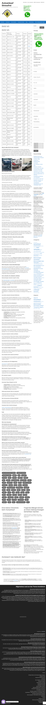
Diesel (29, 46)
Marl (13, 492)
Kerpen (4, 499)
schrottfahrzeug (37, 271)
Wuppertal (20, 477)
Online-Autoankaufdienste (6, 407)
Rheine (4, 494)
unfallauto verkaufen (41, 287)
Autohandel (36, 162)
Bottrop (4, 487)
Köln (19, 475)
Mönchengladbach (15, 480)
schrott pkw (42, 277)
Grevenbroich (20, 499)
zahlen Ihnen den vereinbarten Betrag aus (38, 236)
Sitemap (43, 672)
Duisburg (14, 477)
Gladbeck (9, 494)
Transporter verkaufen (21, 472)
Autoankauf (7, 22)
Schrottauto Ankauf (38, 305)
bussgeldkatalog (39, 631)
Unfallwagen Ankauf (42, 702)
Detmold (25, 494)
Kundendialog (31, 22)
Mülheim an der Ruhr (27, 482)
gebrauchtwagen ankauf (37, 252)
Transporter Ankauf (21, 22)
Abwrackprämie (35, 242)
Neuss (20, 485)
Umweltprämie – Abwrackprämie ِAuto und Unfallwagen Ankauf (38, 183)
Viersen (27, 492)
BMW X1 (41, 249)
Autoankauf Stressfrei (7, 4)
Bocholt (16, 497)
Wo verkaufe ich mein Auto (38, 178)
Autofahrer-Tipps (42, 676)
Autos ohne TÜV (5, 363)
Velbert (17, 492)
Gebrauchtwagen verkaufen (39, 172)
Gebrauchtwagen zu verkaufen (9, 280)
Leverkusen (5, 485)
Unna (28, 502)
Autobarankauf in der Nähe (38, 168)
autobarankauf (37, 245)
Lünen (9, 492)
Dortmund (4, 477)
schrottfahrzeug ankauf (38, 272)
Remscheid (26, 487)
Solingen (10, 485)
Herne (15, 485)
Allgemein (36, 297)
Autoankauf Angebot (5, 659)
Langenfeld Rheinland (21, 502)
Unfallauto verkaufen (41, 698)
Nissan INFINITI (38, 264)
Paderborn (25, 485)
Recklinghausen (19, 487)
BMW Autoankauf (37, 2)
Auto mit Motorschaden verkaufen (9, 472)
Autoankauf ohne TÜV (41, 701)
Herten (26, 499)
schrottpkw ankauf (37, 280)
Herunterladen (43, 631)
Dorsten (19, 494)
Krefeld (4, 482)
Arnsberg (4, 497)
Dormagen (14, 499)
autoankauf (37, 244)
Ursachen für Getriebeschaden (40, 677)
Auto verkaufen (30, 2)
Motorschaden (37, 304)
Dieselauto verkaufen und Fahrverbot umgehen (37, 691)
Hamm (20, 482)
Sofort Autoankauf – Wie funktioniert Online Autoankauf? (36, 694)
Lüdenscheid (10, 497)
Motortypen (43, 696)
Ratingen (4, 492)
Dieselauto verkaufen (37, 166)
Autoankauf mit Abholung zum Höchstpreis (38, 688)
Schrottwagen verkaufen (39, 281)
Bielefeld (25, 477)
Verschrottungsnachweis (36, 292)
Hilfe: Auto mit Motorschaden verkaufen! (38, 699)
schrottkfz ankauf (40, 275)
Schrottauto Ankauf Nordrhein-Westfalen (38, 693)
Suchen (35, 25)
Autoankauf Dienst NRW (38, 169)
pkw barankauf (37, 265)
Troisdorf (14, 494)
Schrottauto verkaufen (7, 475)
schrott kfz (35, 273)
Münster (8, 480)
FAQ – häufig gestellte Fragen (40, 22)
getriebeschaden (38, 253)
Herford (8, 499)
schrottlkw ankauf (37, 277)
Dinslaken (27, 497)
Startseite (25, 2)
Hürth (14, 502)
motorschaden (40, 255)
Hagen (15, 482)
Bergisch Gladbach (11, 487)
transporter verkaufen (39, 284)
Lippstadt (21, 497)
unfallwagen (35, 288)
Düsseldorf (24, 475)
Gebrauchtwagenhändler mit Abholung (39, 687)
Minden (22, 492)
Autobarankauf (37, 301)
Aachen (29, 480)
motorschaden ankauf (36, 256)
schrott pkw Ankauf (38, 278)
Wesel (9, 502)
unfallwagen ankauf (39, 288)
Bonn (4, 480)
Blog (26, 22)
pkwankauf (41, 264)
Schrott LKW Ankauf (38, 276)
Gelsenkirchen (23, 480)
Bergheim (4, 502)
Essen (10, 477)
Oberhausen (10, 482)
